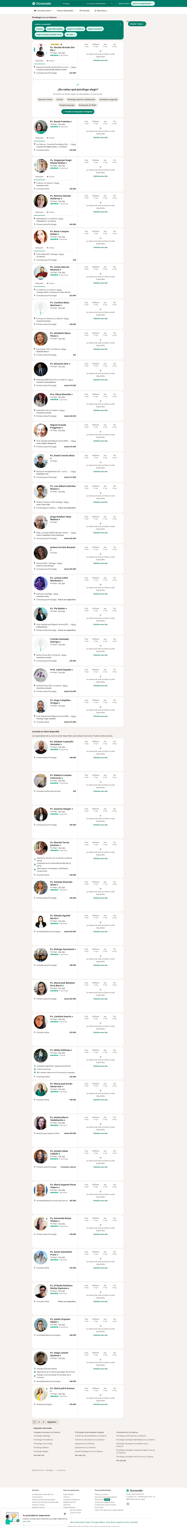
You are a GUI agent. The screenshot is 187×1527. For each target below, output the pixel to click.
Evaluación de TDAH (87, 105)
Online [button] (51, 61)
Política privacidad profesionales (45, 1502)
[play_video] (41, 1224)
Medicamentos (69, 1502)
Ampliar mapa (136, 24)
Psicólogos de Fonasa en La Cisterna (131, 1436)
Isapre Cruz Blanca (75, 29)
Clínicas (66, 1497)
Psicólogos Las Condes (43, 1443)
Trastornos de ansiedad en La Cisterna (90, 1436)
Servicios (67, 1505)
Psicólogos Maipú (41, 1451)
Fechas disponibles (65, 10)
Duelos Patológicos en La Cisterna (89, 1451)
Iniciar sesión (124, 3)
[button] (120, 24)
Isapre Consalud (95, 29)
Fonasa (39, 29)
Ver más (69, 34)
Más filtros (101, 10)
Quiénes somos (38, 1507)
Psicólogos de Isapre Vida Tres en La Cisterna (134, 1456)
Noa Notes (102, 1499)
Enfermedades (69, 1507)
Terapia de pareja (67, 105)
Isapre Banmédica (55, 29)
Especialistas (68, 1494)
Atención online (45, 99)
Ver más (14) (39, 1455)
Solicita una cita (100, 60)
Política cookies (38, 1505)
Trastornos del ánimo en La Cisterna (90, 1439)
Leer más (26, 1521)
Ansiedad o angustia (108, 99)
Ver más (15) (80, 1455)
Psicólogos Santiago (42, 1436)
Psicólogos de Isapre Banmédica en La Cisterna (135, 1439)
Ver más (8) (121, 1460)
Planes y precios (101, 1494)
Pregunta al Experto (71, 1499)
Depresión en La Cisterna (85, 1447)
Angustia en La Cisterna (84, 1443)
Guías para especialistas (104, 1502)
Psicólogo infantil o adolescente (81, 99)
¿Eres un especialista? (142, 3)
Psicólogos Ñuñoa (41, 1447)
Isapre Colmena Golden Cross (49, 34)
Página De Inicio (38, 1470)
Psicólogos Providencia (43, 1439)
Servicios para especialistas (106, 1497)
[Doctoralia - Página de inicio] (45, 3)
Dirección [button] (39, 61)
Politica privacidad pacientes (43, 1499)
